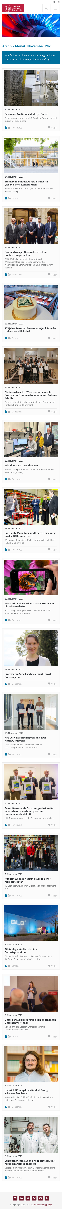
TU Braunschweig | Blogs (41, 1204)
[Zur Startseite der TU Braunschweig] (13, 8)
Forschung (17, 127)
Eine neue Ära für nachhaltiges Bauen (26, 114)
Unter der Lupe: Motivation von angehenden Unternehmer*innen (30, 1021)
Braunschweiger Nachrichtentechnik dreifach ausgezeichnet (26, 253)
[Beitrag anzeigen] (31, 88)
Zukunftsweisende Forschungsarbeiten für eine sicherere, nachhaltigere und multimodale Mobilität (29, 811)
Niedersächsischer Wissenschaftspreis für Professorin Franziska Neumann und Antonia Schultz (31, 395)
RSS (47, 1198)
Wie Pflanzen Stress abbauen (21, 465)
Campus (15, 198)
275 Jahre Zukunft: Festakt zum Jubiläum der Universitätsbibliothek (30, 330)
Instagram (15, 1198)
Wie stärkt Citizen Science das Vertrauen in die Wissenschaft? (29, 605)
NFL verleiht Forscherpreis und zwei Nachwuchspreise (25, 739)
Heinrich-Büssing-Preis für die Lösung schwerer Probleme (26, 1092)
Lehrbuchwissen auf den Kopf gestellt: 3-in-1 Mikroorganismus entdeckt (30, 1162)
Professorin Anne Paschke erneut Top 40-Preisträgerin (28, 675)
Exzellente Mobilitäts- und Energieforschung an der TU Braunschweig (30, 534)
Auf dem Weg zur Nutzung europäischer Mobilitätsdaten (27, 880)
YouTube (40, 1198)
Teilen (54, 128)
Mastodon (28, 1198)
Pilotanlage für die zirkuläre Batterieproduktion (21, 951)
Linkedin (21, 1198)
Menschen (17, 274)
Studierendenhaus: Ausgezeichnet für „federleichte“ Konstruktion (26, 183)
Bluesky (34, 1198)
